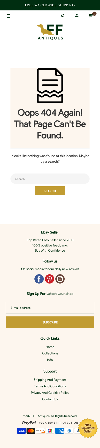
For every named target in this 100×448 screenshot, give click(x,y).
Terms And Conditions (50, 386)
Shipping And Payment (50, 380)
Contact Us (50, 399)
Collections (50, 353)
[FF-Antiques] (50, 33)
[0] (90, 16)
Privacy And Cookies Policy (50, 393)
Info (50, 360)
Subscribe (50, 322)
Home (50, 347)
